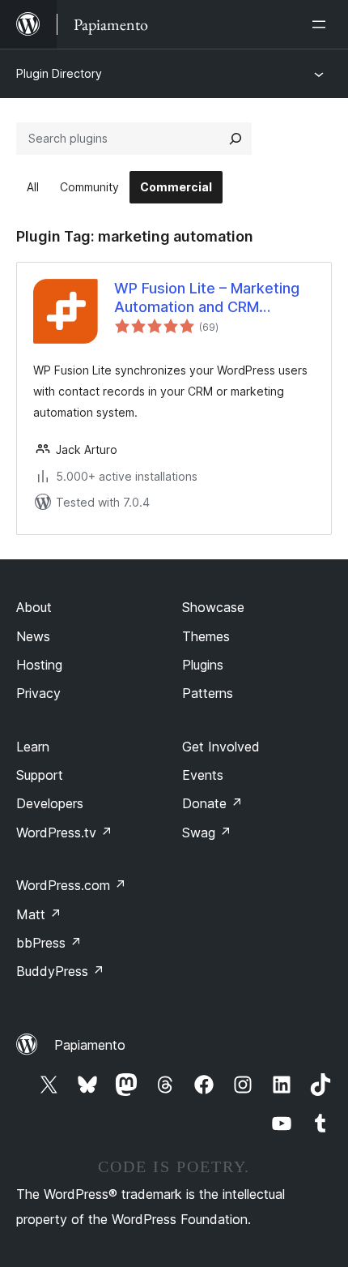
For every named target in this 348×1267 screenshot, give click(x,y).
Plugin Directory (59, 73)
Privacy (38, 693)
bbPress (49, 943)
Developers (49, 803)
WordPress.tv (64, 832)
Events (202, 775)
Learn (32, 746)
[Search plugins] (235, 138)
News (33, 636)
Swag (206, 832)
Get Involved (221, 746)
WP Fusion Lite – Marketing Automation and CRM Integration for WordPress (206, 298)
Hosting (39, 665)
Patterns (207, 693)
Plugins (202, 665)
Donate (212, 803)
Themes (206, 636)
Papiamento (89, 1045)
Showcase (213, 607)
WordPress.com (71, 885)
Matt (39, 914)
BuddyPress (60, 971)
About (34, 607)
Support (39, 775)
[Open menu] (322, 24)
